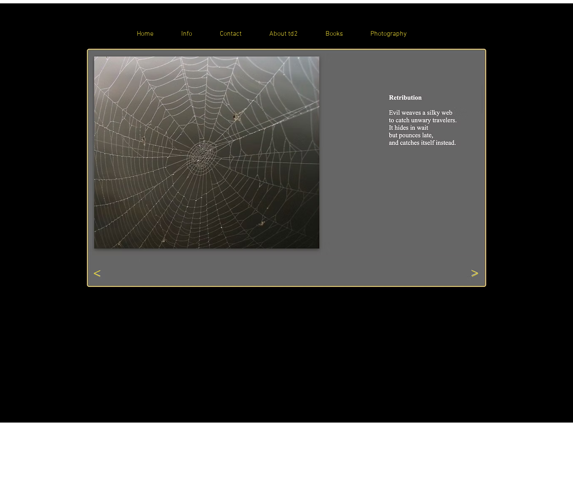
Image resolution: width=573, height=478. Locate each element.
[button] (287, 154)
